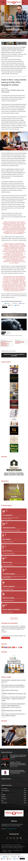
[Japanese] (16, 647)
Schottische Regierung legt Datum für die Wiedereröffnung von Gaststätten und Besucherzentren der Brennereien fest (6, 343)
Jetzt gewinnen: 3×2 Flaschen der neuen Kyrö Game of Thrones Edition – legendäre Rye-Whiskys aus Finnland (13, 698)
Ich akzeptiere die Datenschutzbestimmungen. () (13, 635)
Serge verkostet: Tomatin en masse (9, 690)
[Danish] (9, 647)
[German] (2, 647)
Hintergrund (9, 19)
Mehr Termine (14, 618)
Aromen (6, 333)
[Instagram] (10, 838)
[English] (5, 647)
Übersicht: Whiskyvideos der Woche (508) (11, 710)
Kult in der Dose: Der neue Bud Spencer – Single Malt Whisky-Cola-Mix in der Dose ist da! (18, 756)
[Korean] (19, 647)
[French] (7, 647)
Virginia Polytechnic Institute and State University (12, 335)
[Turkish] (21, 647)
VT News (8, 332)
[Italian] (12, 647)
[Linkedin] (14, 838)
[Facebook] (7, 838)
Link (24, 635)
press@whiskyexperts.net (10, 828)
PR (13, 19)
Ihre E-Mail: (4, 632)
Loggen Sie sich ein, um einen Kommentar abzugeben (14, 355)
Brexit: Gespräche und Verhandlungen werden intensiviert (19, 342)
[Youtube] (20, 838)
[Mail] (17, 838)
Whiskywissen (18, 19)
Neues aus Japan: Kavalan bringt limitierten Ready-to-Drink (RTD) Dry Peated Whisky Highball (17, 772)
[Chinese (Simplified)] (14, 647)
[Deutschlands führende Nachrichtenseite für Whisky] (14, 2)
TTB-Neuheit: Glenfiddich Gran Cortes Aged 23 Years (13, 693)
